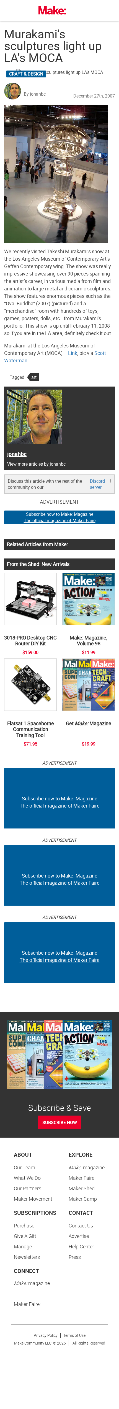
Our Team (24, 1167)
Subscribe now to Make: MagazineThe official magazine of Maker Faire (59, 517)
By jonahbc (35, 94)
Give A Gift (25, 1236)
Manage (23, 1246)
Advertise (79, 1236)
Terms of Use (74, 1335)
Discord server (97, 484)
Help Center (81, 1246)
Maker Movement (33, 1198)
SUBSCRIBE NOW (59, 1122)
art (34, 377)
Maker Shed (82, 1188)
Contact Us (81, 1225)
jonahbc (17, 454)
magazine (87, 1167)
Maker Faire (81, 1178)
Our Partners (27, 1188)
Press (75, 1257)
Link (72, 353)
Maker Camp (83, 1198)
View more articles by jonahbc (36, 464)
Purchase (24, 1225)
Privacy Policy (46, 1335)
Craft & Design (26, 74)
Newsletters (27, 1257)
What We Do (27, 1178)
